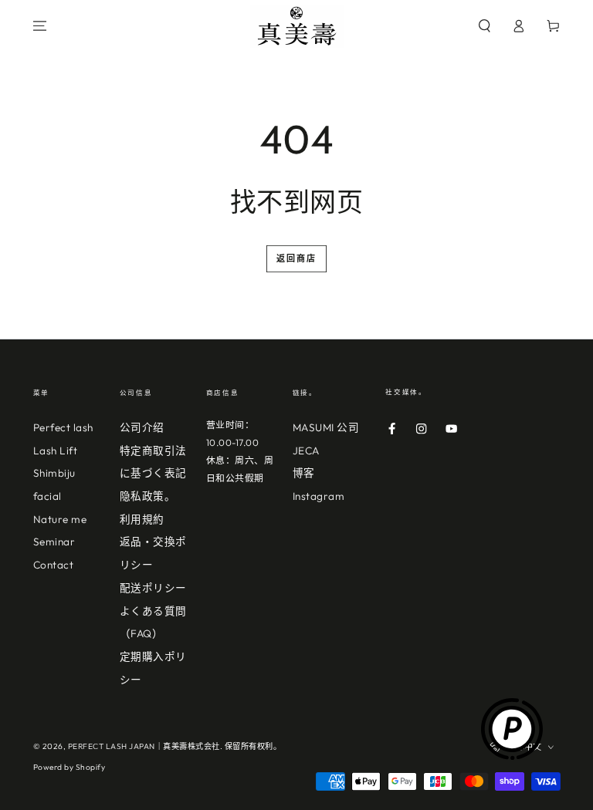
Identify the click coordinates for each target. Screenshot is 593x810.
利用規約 (142, 519)
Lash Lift (55, 450)
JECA (306, 450)
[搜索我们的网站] (485, 26)
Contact (53, 565)
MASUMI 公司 (326, 427)
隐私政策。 (148, 496)
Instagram (319, 496)
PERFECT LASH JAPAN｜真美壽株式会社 (144, 746)
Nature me (60, 519)
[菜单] (40, 26)
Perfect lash (63, 427)
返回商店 (296, 258)
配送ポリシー (153, 588)
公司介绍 (142, 427)
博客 (304, 473)
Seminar (54, 541)
